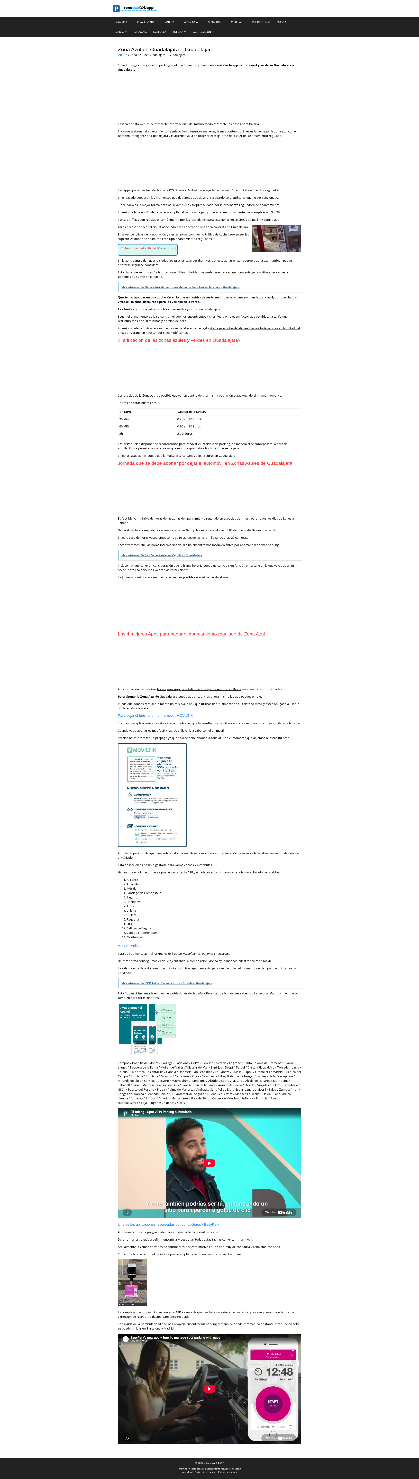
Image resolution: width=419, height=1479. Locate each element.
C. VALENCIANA (145, 22)
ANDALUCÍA (191, 22)
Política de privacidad (205, 1471)
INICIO (122, 55)
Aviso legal (187, 1471)
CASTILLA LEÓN (202, 31)
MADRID (169, 22)
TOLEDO (178, 31)
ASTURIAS (236, 22)
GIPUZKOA (214, 22)
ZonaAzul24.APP (215, 1463)
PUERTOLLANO (261, 22)
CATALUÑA (121, 22)
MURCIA (281, 22)
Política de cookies (227, 1471)
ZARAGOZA (140, 31)
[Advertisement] (209, 98)
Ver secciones (166, 248)
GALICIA (119, 31)
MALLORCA (159, 31)
